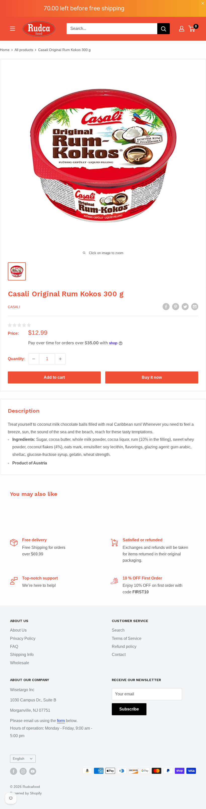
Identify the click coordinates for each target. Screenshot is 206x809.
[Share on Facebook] (166, 306)
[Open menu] (12, 29)
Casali (14, 307)
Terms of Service (126, 638)
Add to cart (54, 377)
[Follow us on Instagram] (23, 771)
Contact (119, 654)
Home (5, 50)
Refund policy (124, 646)
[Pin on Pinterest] (175, 306)
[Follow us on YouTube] (32, 771)
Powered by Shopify (26, 793)
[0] (192, 29)
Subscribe (129, 709)
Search (118, 630)
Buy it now (152, 377)
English (18, 758)
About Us (18, 630)
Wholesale (19, 663)
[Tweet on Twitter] (185, 306)
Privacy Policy (22, 638)
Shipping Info (22, 654)
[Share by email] (194, 306)
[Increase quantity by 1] (60, 359)
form (61, 721)
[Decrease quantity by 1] (33, 359)
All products (24, 50)
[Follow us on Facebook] (13, 771)
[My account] (181, 28)
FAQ (14, 646)
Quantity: (16, 359)
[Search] (163, 28)
